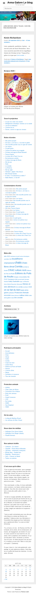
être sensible (18, 297)
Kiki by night (8, 170)
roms (26, 295)
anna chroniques (24, 256)
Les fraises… (9, 146)
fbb (29, 277)
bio (11, 259)
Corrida (18, 266)
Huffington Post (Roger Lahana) (14, 433)
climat (11, 267)
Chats (7, 355)
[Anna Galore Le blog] (18, 15)
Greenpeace (11, 279)
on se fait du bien (12, 290)
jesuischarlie (21, 279)
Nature (22, 59)
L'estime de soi (9, 127)
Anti (23, 40)
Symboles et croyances (12, 374)
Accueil (7, 351)
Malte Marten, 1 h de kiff (12, 177)
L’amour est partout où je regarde (14, 150)
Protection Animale (22, 293)
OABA (7, 403)
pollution (11, 292)
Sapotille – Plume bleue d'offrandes (15, 448)
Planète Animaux (10, 435)
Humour (7, 368)
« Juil (5, 579)
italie (16, 279)
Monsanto (19, 284)
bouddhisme (17, 259)
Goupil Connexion (10, 397)
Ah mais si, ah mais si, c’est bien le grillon (17, 142)
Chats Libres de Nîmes (12, 389)
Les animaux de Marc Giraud (13, 420)
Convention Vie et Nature (12, 391)
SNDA (7, 407)
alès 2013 (7, 256)
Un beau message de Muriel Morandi (15, 152)
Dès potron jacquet (10, 140)
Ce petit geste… (10, 148)
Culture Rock (9, 364)
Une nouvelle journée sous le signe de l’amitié (18, 144)
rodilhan (21, 295)
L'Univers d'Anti (15, 59)
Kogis (21, 281)
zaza (12, 297)
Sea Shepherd (9, 405)
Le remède (8, 166)
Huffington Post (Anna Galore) (14, 431)
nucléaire (25, 287)
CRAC (11, 270)
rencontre (7, 295)
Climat (7, 357)
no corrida (19, 287)
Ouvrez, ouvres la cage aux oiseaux (15, 129)
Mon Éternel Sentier (11, 173)
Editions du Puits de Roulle (13, 366)
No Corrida (8, 401)
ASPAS (7, 387)
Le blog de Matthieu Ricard (13, 418)
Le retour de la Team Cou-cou (13, 156)
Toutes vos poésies (11, 458)
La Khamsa (8, 168)
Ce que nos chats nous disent (14, 121)
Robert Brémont (15, 295)
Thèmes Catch (25, 592)
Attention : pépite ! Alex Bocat (14, 171)
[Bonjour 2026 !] (18, 104)
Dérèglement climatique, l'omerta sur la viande (18, 123)
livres (5, 284)
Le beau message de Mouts (13, 160)
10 (6, 571)
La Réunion (26, 281)
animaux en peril (15, 256)
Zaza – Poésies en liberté (12, 456)
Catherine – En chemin (11, 446)
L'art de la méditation (11, 125)
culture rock (20, 270)
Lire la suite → (21, 55)
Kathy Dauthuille (13, 281)
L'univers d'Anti (9, 370)
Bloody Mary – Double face (13, 452)
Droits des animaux (10, 393)
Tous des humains (10, 376)
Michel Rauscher (11, 284)
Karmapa (26, 279)
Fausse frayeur (9, 154)
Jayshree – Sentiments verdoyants (15, 450)
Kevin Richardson (12, 38)
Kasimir (6, 281)
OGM (30, 287)
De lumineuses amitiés (11, 158)
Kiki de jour (8, 162)
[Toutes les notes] (11, 334)
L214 (6, 399)
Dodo (6, 164)
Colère (7, 359)
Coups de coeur (9, 362)
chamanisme (9, 263)
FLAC (5, 279)
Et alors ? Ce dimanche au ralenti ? (15, 175)
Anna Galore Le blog (20, 2)
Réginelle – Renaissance (12, 454)
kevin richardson (20, 61)
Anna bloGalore (9, 353)
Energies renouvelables (20, 277)
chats (18, 262)
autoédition (6, 259)
